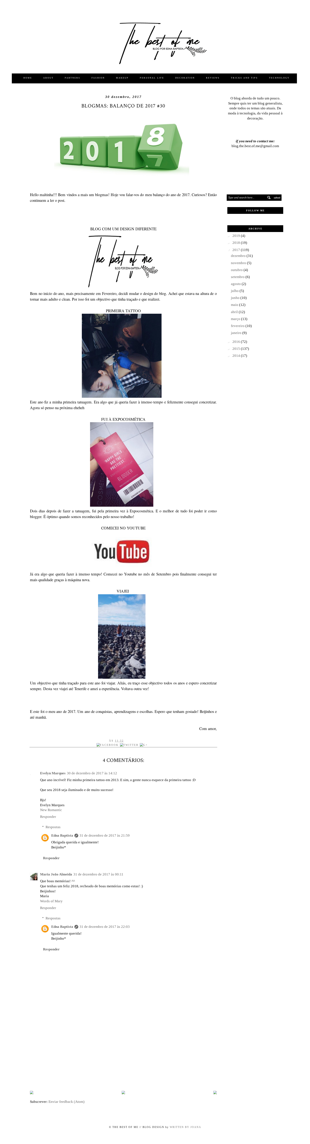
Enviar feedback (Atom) (67, 1102)
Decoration (185, 78)
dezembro (239, 256)
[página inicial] (123, 1093)
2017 (236, 250)
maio (235, 305)
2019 (236, 236)
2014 (236, 356)
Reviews (213, 78)
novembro (239, 263)
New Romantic (51, 810)
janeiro (236, 333)
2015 (236, 349)
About (48, 78)
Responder (48, 817)
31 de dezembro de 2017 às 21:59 (105, 835)
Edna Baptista (62, 835)
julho (235, 291)
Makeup (122, 78)
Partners (72, 78)
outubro (237, 270)
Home (27, 78)
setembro (238, 277)
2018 (236, 243)
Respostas (53, 827)
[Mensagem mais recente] (31, 1093)
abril (235, 312)
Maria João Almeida (56, 874)
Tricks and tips (244, 78)
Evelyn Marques (53, 773)
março (236, 319)
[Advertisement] (123, 1053)
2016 (236, 342)
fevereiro (238, 326)
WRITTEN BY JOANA (185, 1127)
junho (235, 298)
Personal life (152, 78)
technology (279, 78)
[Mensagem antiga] (215, 1093)
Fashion (98, 78)
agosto (236, 284)
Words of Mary (51, 901)
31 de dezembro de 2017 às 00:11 (98, 874)
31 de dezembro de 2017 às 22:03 (105, 927)
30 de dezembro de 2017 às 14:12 (92, 773)
